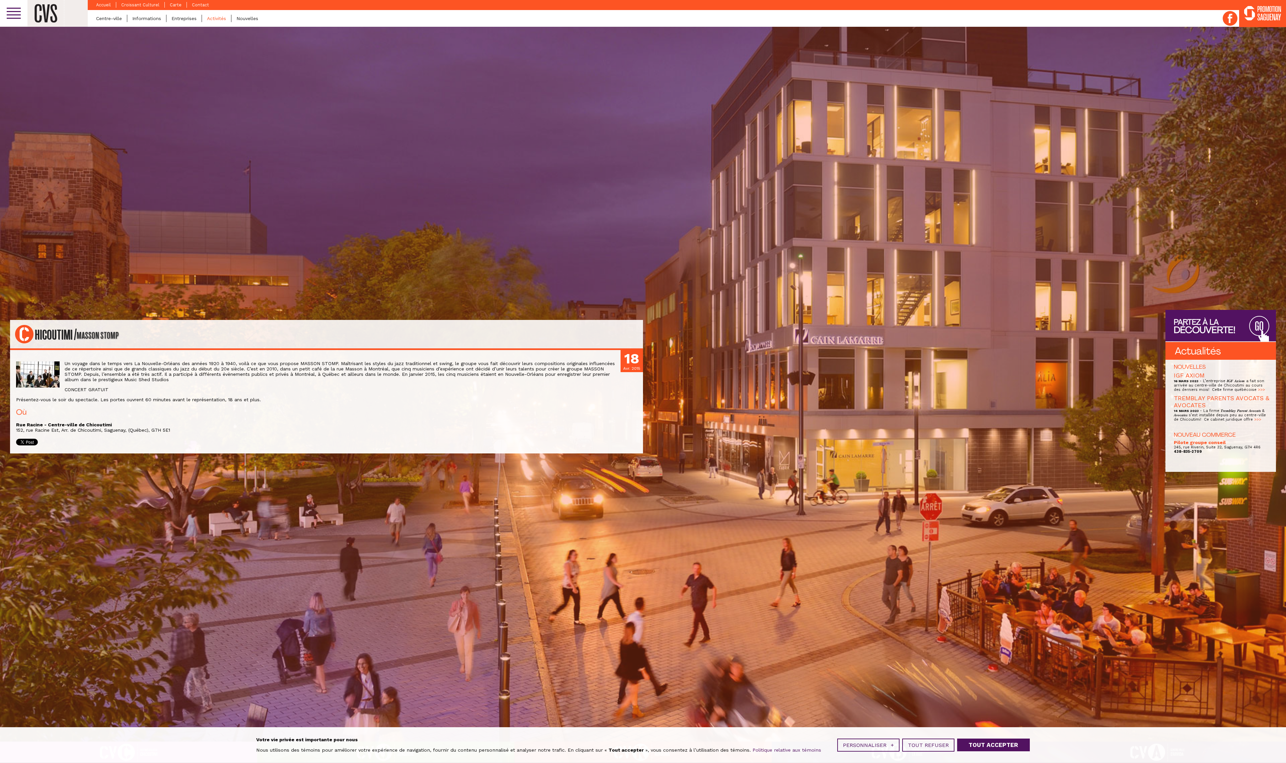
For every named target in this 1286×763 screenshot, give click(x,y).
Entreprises (184, 18)
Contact (200, 4)
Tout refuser (928, 745)
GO (1259, 326)
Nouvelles (247, 18)
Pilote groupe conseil (1200, 442)
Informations (146, 18)
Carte (176, 4)
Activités (216, 18)
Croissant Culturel (140, 4)
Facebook (1230, 18)
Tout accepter (993, 745)
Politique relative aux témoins (787, 750)
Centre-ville (109, 18)
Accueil (103, 4)
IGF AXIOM (1189, 375)
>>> (1261, 390)
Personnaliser (868, 745)
